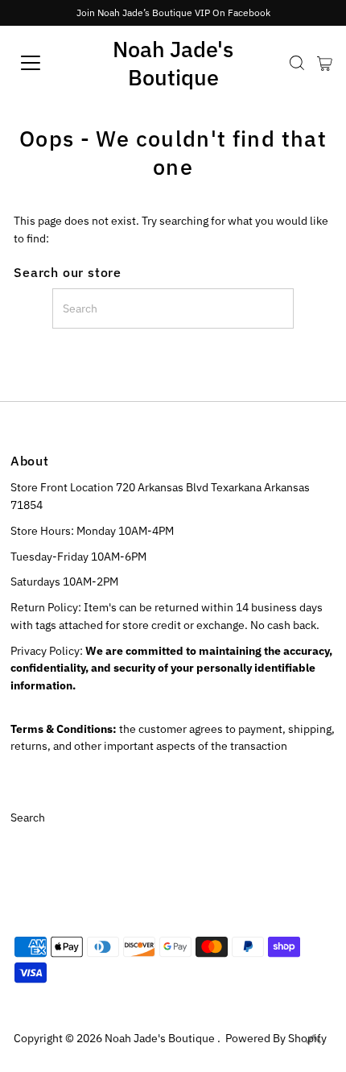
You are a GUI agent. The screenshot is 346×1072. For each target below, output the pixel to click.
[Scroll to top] (314, 1040)
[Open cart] (324, 62)
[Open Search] (297, 63)
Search (27, 817)
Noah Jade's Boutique (173, 63)
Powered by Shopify (276, 1038)
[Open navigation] (48, 63)
